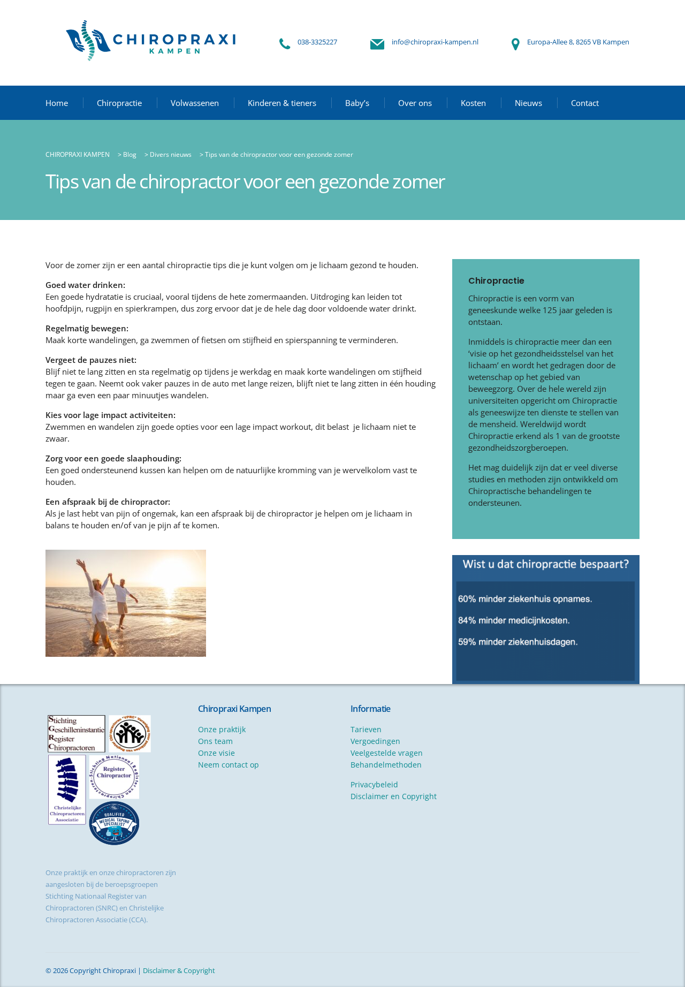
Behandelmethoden (386, 765)
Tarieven (366, 729)
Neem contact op (228, 765)
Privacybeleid (374, 784)
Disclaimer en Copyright (394, 796)
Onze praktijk (222, 729)
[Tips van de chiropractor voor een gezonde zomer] (125, 603)
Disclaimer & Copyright (179, 970)
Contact (585, 102)
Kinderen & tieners (282, 102)
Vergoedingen (375, 741)
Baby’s (357, 102)
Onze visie (216, 753)
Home (56, 102)
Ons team (215, 741)
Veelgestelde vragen (387, 753)
